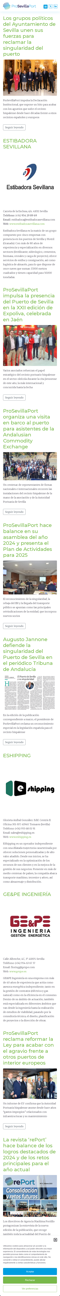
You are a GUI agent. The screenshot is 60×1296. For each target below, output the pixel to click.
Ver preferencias (30, 1288)
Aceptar (30, 1271)
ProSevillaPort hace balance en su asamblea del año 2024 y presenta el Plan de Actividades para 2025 (27, 540)
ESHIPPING (17, 755)
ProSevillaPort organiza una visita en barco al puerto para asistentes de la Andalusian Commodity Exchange (28, 429)
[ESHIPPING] (30, 788)
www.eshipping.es (20, 836)
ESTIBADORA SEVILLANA (20, 144)
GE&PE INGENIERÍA (27, 894)
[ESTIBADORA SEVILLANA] (30, 179)
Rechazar (30, 1280)
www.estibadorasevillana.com (27, 223)
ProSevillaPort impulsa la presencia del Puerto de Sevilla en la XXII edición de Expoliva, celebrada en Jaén (29, 305)
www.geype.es (17, 971)
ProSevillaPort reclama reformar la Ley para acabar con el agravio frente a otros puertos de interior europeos (28, 1048)
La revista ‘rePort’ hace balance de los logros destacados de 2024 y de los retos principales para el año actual (29, 1155)
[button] (55, 1239)
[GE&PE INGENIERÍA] (30, 926)
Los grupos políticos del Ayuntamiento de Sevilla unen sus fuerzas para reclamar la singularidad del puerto (29, 36)
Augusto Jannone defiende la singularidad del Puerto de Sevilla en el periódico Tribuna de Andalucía (28, 654)
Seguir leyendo (14, 127)
